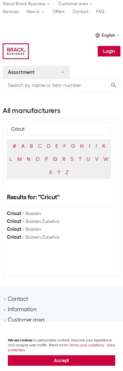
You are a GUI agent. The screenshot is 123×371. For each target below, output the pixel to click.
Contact (80, 11)
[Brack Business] (16, 51)
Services (11, 11)
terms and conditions (87, 345)
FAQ (100, 11)
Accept (61, 360)
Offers (59, 11)
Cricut (14, 213)
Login (109, 51)
